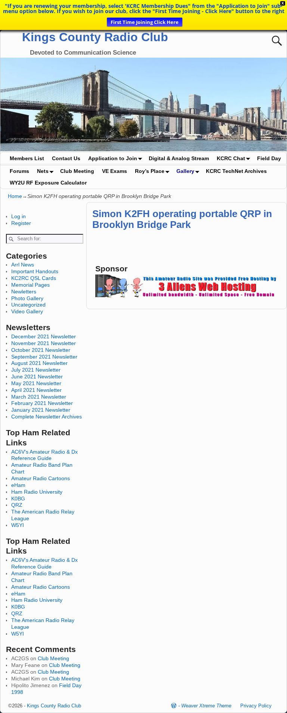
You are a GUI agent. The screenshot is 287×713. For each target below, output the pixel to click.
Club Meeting (77, 171)
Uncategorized (28, 305)
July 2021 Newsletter (36, 370)
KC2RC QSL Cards (33, 278)
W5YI (17, 525)
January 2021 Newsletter (40, 410)
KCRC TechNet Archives (236, 171)
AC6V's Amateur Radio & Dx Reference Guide (44, 455)
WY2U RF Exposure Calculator (48, 183)
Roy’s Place (149, 171)
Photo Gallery (27, 298)
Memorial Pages (30, 285)
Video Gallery (27, 311)
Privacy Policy (256, 706)
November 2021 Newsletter (43, 343)
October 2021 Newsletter (40, 350)
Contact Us (66, 158)
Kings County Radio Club (95, 37)
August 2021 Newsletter (39, 363)
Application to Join (112, 158)
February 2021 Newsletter (42, 403)
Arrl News (22, 265)
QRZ (16, 505)
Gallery (185, 171)
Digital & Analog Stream (179, 158)
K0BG (18, 499)
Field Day (269, 158)
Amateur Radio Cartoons (40, 478)
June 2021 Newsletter (37, 377)
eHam (18, 485)
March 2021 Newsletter (38, 397)
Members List (27, 158)
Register (21, 223)
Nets (43, 171)
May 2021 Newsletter (36, 383)
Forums (19, 171)
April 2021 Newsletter (36, 390)
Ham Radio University (36, 492)
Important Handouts (34, 271)
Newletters (23, 292)
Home (15, 196)
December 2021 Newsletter (43, 336)
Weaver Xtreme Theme (206, 706)
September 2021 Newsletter (44, 357)
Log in (18, 216)
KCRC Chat (231, 158)
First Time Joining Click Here (145, 22)
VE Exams (114, 171)
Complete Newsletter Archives (46, 417)
